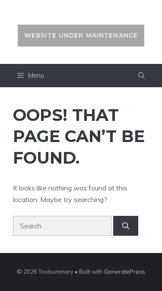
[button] (141, 75)
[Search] (125, 226)
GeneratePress (124, 271)
